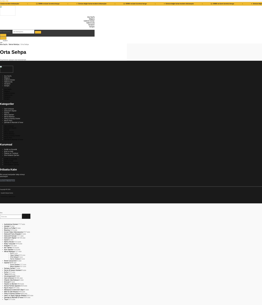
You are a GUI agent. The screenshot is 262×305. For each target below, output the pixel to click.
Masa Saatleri (9, 115)
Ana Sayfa (3, 44)
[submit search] (38, 32)
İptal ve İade (8, 151)
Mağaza (7, 78)
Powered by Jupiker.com (8, 196)
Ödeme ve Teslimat (11, 153)
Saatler (6, 113)
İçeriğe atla (4, 1)
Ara (1, 213)
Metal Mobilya (14, 44)
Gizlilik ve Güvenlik (10, 149)
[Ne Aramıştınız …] (3, 35)
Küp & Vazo (8, 120)
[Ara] (26, 216)
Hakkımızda (8, 82)
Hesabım (7, 84)
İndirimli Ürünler (9, 80)
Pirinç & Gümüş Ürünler (12, 119)
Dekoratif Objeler (10, 111)
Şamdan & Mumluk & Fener (13, 122)
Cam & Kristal (9, 109)
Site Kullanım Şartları (11, 155)
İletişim (6, 86)
